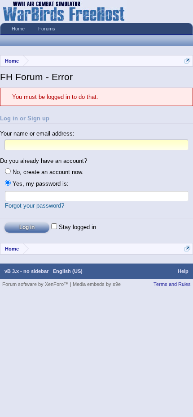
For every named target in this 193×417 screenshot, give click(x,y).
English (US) (68, 271)
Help (183, 271)
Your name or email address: (37, 133)
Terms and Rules (172, 284)
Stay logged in (76, 227)
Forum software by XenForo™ (36, 284)
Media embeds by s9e (97, 284)
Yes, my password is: (40, 183)
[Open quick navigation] (187, 61)
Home (18, 28)
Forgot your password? (34, 205)
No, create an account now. (47, 172)
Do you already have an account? (43, 160)
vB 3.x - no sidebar (26, 271)
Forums (46, 28)
